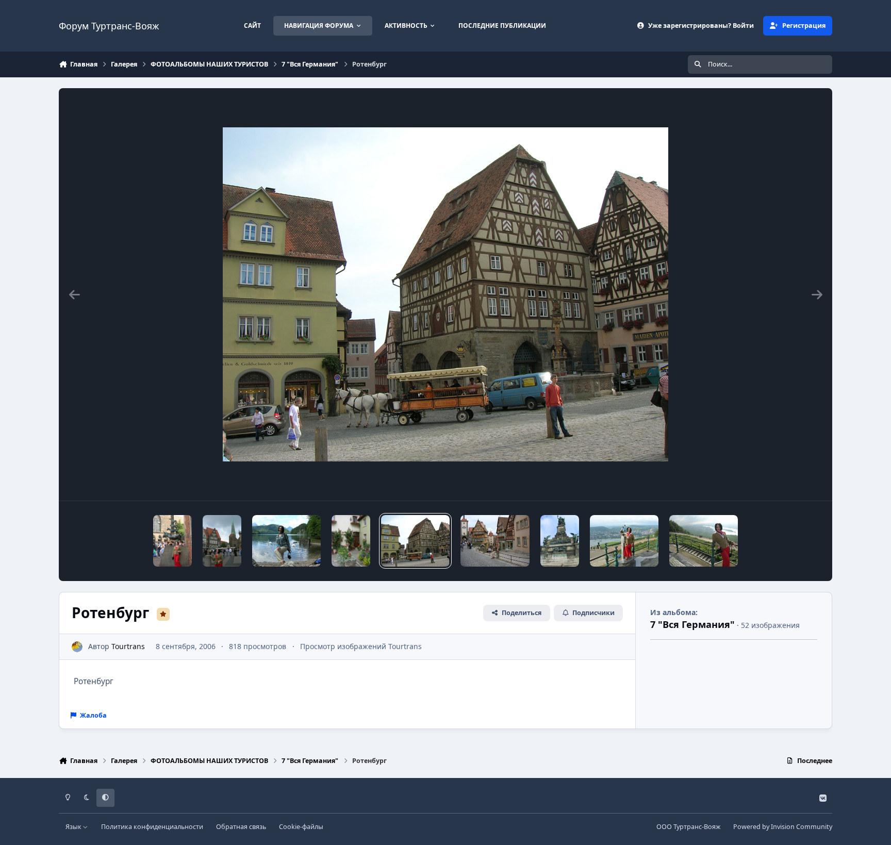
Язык (74, 826)
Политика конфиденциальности (152, 826)
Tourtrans (128, 646)
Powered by (782, 826)
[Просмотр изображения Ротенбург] (351, 541)
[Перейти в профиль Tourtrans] (77, 646)
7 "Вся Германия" (692, 624)
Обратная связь (241, 826)
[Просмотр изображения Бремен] (172, 541)
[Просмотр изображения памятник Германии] (559, 541)
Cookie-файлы (301, 826)
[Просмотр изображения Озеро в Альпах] (286, 541)
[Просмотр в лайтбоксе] (445, 294)
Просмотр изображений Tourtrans (361, 646)
